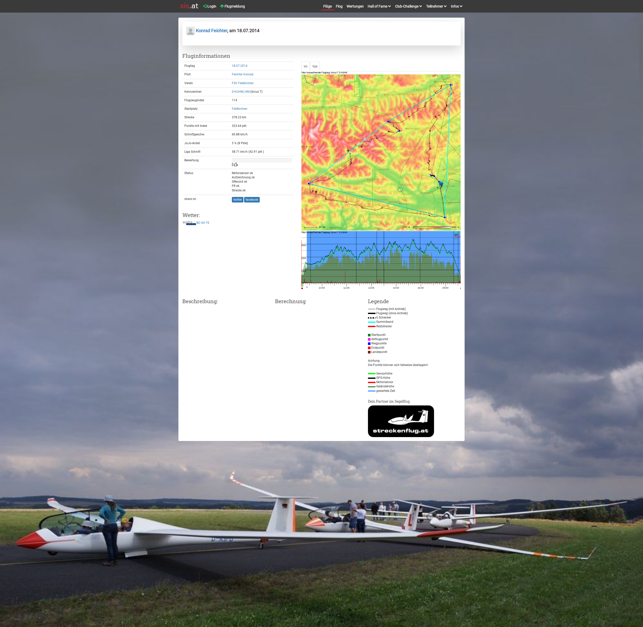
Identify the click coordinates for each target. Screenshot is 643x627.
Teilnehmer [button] (435, 6)
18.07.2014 (239, 66)
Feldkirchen (239, 109)
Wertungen (355, 6)
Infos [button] (455, 6)
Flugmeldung (234, 6)
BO (198, 223)
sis (305, 66)
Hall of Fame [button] (378, 6)
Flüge (327, 6)
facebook (252, 199)
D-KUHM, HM (240, 91)
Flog (339, 6)
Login (211, 6)
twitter (237, 199)
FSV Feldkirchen (243, 83)
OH (203, 223)
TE (207, 223)
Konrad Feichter (211, 30)
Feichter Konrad (242, 74)
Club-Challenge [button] (407, 6)
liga (314, 66)
